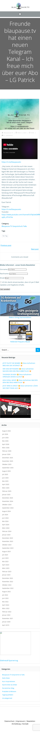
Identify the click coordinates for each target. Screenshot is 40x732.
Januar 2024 (6, 535)
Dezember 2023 (7, 538)
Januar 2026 (6, 454)
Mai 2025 (5, 481)
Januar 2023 (6, 575)
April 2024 (5, 525)
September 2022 (7, 588)
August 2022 (6, 592)
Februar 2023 (6, 571)
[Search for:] (18, 350)
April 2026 (5, 444)
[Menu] (20, 14)
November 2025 (7, 461)
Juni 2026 (5, 438)
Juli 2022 (5, 595)
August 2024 (6, 511)
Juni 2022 (5, 598)
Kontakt (25, 724)
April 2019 (5, 625)
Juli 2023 (5, 555)
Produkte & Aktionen (9, 691)
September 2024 (7, 508)
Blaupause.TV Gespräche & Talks (14, 226)
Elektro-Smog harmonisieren (20, 317)
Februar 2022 (6, 612)
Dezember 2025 (7, 458)
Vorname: (4, 269)
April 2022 (5, 605)
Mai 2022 (5, 602)
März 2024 (5, 528)
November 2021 (7, 618)
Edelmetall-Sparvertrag (9, 660)
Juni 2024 (5, 518)
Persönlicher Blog (8, 688)
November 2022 (7, 582)
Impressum (20, 721)
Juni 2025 (5, 478)
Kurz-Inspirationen (8, 681)
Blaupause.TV (8, 133)
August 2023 (6, 551)
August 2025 (6, 471)
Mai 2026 (5, 441)
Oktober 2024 (6, 505)
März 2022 (5, 608)
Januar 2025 (6, 495)
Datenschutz (9, 721)
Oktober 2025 (6, 464)
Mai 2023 (5, 561)
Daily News (6, 678)
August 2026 (6, 431)
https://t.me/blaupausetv (11, 162)
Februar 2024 (6, 531)
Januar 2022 (6, 615)
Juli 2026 (5, 434)
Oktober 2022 (6, 585)
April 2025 (5, 484)
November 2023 (7, 541)
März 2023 (5, 568)
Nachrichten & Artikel (9, 685)
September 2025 (7, 468)
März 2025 (5, 488)
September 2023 (7, 548)
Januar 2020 (6, 622)
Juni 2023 (5, 558)
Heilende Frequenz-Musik (20, 342)
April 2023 (5, 565)
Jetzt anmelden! (5, 289)
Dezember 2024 (7, 498)
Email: (2, 278)
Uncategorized (7, 698)
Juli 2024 (5, 515)
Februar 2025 (6, 491)
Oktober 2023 (6, 545)
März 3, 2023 (22, 133)
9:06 (32, 133)
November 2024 (7, 501)
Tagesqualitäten (7, 695)
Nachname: (4, 273)
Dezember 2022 (7, 578)
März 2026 (5, 448)
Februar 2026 (6, 451)
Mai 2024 (5, 521)
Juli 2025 (5, 474)
